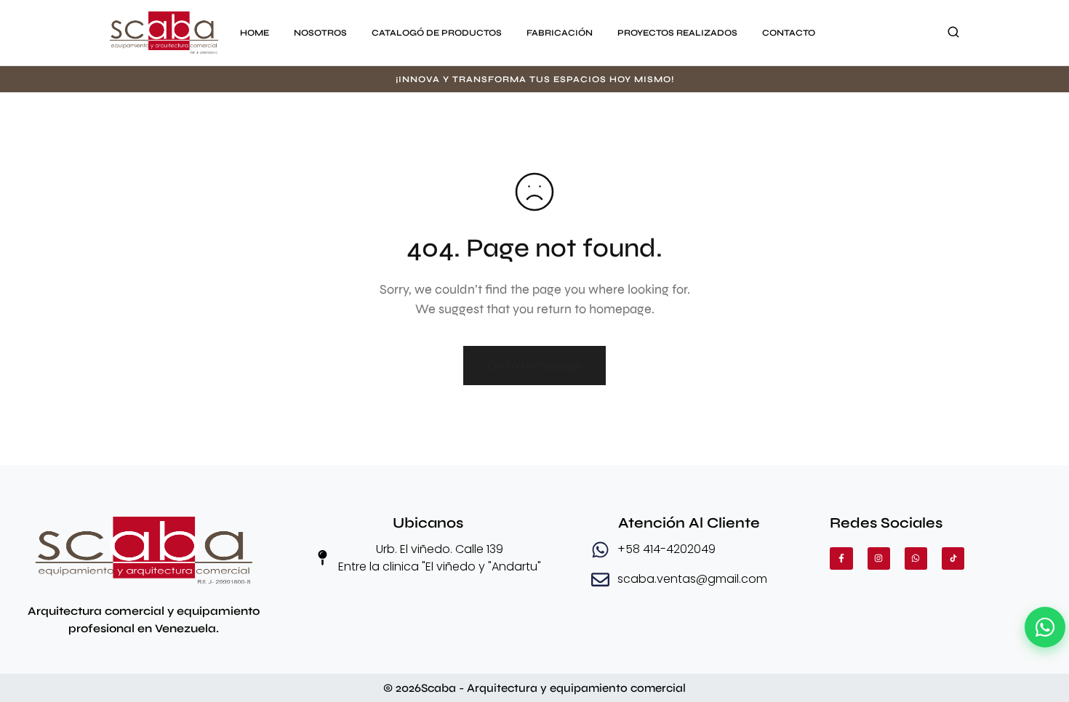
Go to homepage (534, 365)
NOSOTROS (320, 33)
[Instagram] (879, 558)
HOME (254, 33)
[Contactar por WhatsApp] (1045, 627)
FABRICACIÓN (560, 33)
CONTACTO (788, 33)
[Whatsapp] (916, 558)
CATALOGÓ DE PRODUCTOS (437, 33)
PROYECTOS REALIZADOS (677, 33)
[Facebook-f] (841, 558)
